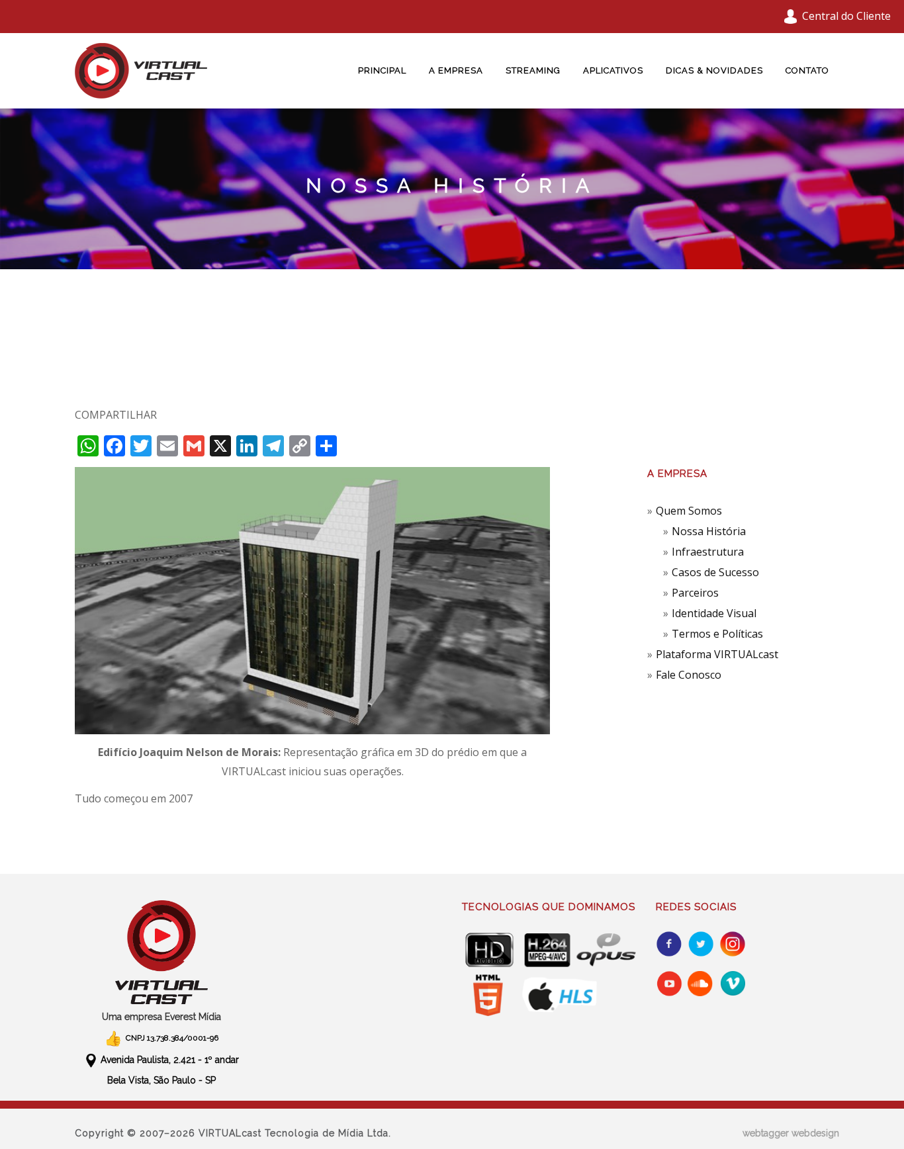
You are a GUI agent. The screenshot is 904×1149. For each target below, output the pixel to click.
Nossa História (709, 531)
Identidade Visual (714, 613)
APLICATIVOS (613, 70)
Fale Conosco (688, 674)
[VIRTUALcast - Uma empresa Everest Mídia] (162, 952)
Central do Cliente (846, 16)
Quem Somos (689, 510)
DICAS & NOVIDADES (714, 70)
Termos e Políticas (717, 633)
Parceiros (695, 592)
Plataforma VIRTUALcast (717, 654)
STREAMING (533, 70)
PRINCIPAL (382, 70)
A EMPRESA (456, 70)
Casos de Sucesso (715, 572)
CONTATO (807, 70)
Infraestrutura (708, 551)
